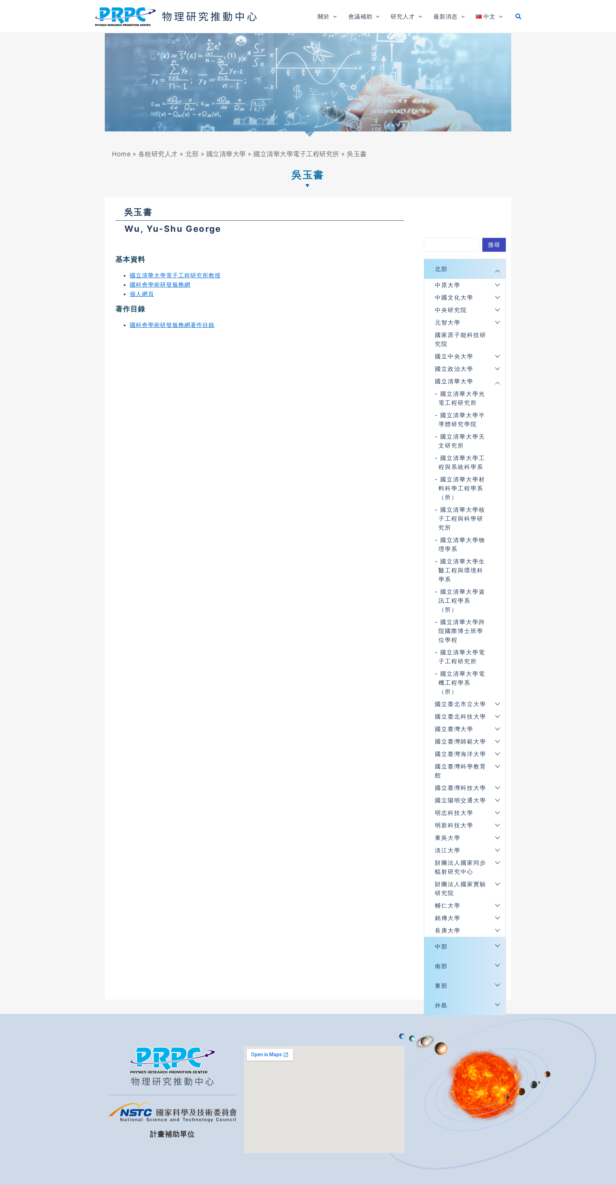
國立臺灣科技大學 (460, 787)
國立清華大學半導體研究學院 (461, 420)
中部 (441, 946)
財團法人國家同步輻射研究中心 (460, 867)
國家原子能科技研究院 (460, 339)
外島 (441, 1005)
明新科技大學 (454, 825)
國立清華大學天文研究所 (461, 441)
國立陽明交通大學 (460, 800)
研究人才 (403, 16)
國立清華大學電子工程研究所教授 (175, 275)
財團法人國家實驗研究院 (460, 888)
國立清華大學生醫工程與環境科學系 (461, 570)
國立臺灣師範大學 (460, 741)
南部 (441, 966)
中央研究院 (451, 309)
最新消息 (445, 16)
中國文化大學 (454, 297)
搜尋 (494, 244)
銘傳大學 (448, 917)
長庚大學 (448, 930)
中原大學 (448, 284)
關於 (324, 16)
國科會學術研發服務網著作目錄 (172, 324)
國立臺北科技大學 (460, 716)
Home (121, 154)
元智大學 (448, 322)
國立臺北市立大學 (460, 704)
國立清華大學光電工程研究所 (461, 398)
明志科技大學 (454, 812)
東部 (441, 985)
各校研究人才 (158, 154)
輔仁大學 (448, 905)
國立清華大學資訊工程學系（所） (461, 600)
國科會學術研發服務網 (160, 284)
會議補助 (360, 16)
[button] (333, 16)
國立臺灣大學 (454, 728)
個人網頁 (142, 293)
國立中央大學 (454, 356)
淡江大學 (448, 850)
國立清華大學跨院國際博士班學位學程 (461, 630)
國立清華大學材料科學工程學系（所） (461, 488)
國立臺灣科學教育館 (460, 771)
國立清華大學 (226, 154)
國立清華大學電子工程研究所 (296, 154)
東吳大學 (448, 837)
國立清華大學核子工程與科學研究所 (461, 518)
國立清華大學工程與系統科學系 (461, 462)
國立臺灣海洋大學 (460, 753)
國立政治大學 (454, 368)
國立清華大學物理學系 (461, 544)
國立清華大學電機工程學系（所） (461, 682)
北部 (192, 154)
